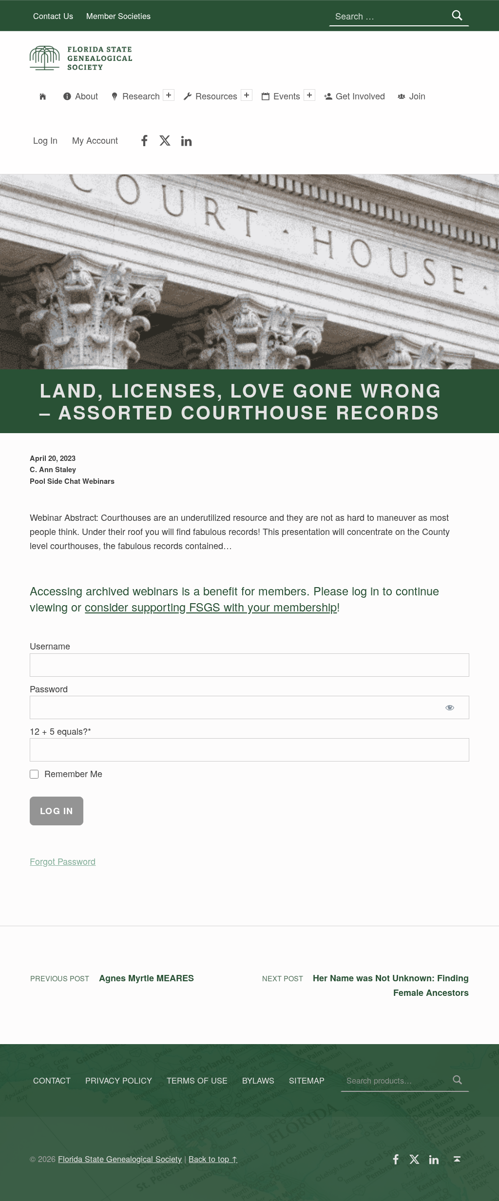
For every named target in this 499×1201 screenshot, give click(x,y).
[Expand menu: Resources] (246, 95)
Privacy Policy (118, 1080)
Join (417, 95)
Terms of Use (197, 1080)
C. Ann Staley (53, 469)
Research (141, 95)
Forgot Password (63, 861)
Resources (216, 95)
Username (50, 645)
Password (49, 688)
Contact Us (53, 15)
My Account (95, 139)
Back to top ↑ (213, 1158)
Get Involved (360, 95)
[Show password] (452, 707)
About (86, 95)
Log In (45, 139)
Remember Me (72, 773)
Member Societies (118, 15)
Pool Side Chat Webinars (72, 481)
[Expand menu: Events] (309, 95)
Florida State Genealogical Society (120, 1158)
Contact (52, 1080)
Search (457, 1080)
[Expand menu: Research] (168, 95)
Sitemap (307, 1080)
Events (286, 95)
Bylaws (258, 1080)
